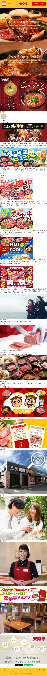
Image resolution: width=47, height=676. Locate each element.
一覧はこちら (4, 122)
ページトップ (40, 670)
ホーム (6, 670)
